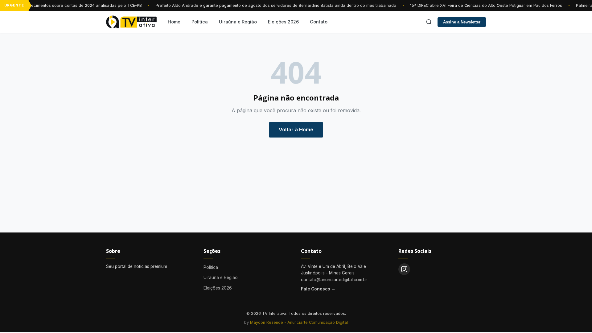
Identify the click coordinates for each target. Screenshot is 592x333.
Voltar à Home (296, 129)
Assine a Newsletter (461, 22)
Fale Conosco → (318, 288)
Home (174, 21)
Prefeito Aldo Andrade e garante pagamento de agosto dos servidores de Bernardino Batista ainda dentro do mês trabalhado (274, 5)
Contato (318, 21)
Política (199, 21)
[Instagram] (404, 269)
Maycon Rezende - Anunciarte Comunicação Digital (299, 322)
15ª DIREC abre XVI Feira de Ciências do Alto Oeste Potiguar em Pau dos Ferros (484, 5)
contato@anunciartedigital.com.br (334, 279)
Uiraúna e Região (238, 21)
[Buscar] (428, 21)
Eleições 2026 (283, 21)
